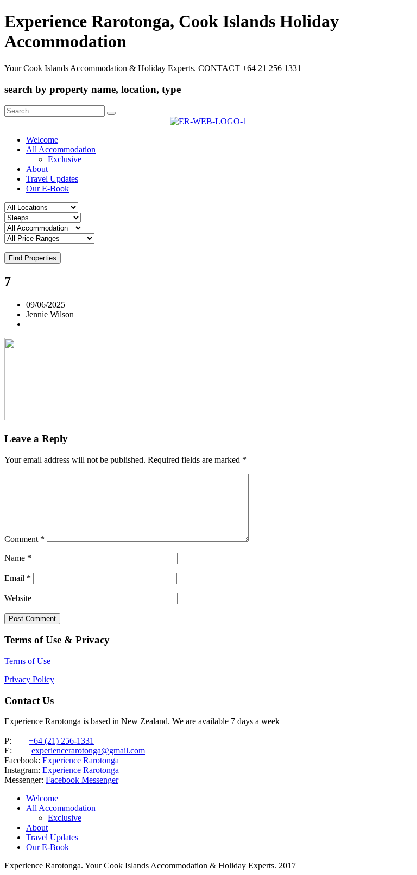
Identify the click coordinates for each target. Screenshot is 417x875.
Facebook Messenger (82, 779)
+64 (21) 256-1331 (61, 740)
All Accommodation (61, 149)
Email (17, 578)
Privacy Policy (29, 679)
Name (17, 558)
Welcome (42, 139)
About (37, 169)
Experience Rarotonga (80, 760)
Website (17, 598)
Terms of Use (27, 661)
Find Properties (32, 258)
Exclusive (64, 159)
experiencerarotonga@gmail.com (88, 750)
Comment (24, 539)
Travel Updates (52, 178)
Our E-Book (47, 188)
